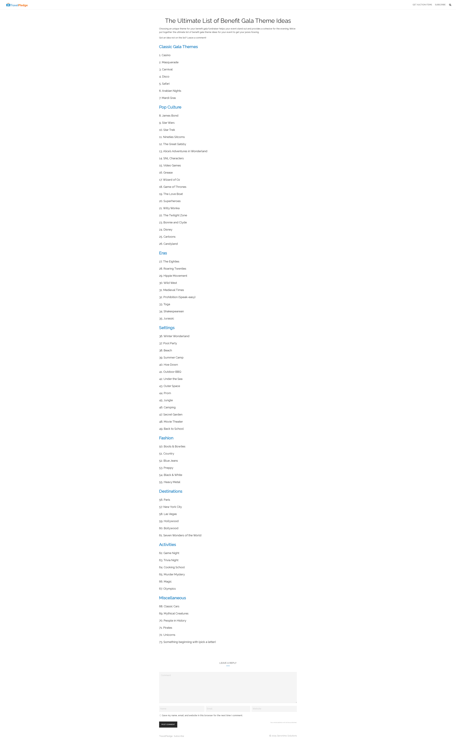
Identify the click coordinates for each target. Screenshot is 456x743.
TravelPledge (166, 736)
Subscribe (179, 736)
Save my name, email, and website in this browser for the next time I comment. (202, 715)
